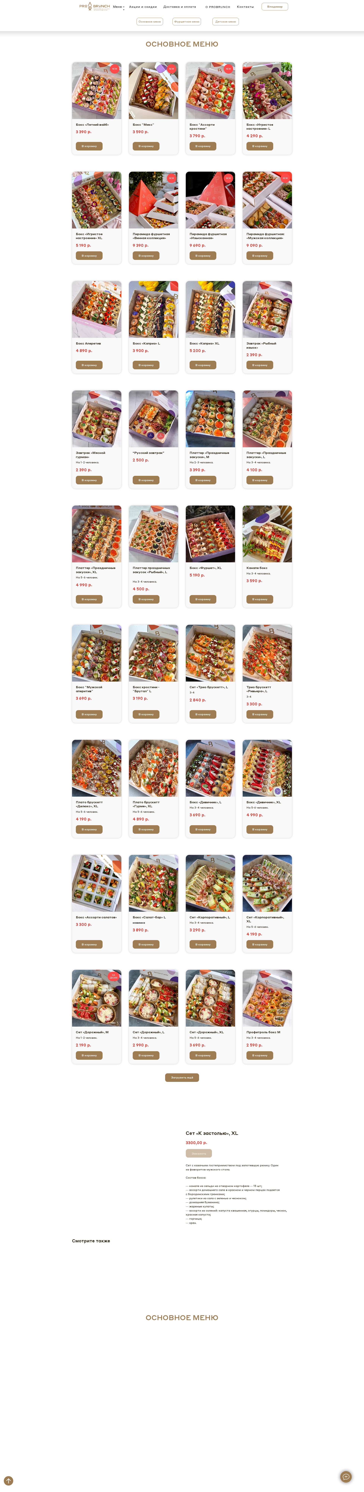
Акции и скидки (143, 7)
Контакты (245, 7)
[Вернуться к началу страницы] (8, 1481)
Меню (117, 7)
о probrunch (218, 7)
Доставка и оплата (179, 7)
